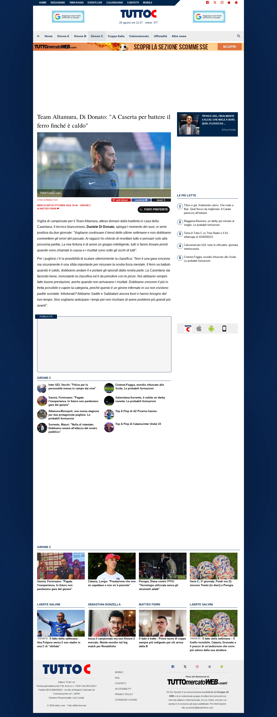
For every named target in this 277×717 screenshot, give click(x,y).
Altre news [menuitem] (179, 36)
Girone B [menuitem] (80, 36)
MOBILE (147, 2)
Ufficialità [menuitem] (160, 36)
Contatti (120, 683)
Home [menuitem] (49, 36)
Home (42, 2)
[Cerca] (239, 36)
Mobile (119, 672)
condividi (140, 200)
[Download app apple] (229, 3)
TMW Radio (76, 2)
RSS (117, 678)
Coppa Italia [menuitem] (116, 36)
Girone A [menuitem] (63, 36)
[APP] (188, 328)
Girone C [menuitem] (97, 36)
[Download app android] (236, 3)
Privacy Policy (124, 694)
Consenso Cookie (126, 700)
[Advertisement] (207, 494)
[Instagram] (222, 3)
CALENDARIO (114, 2)
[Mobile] (224, 328)
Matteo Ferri (48, 208)
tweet (160, 200)
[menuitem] (38, 36)
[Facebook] (207, 3)
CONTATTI (133, 2)
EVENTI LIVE (95, 2)
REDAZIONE (58, 2)
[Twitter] (215, 3)
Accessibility (123, 689)
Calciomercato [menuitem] (139, 36)
